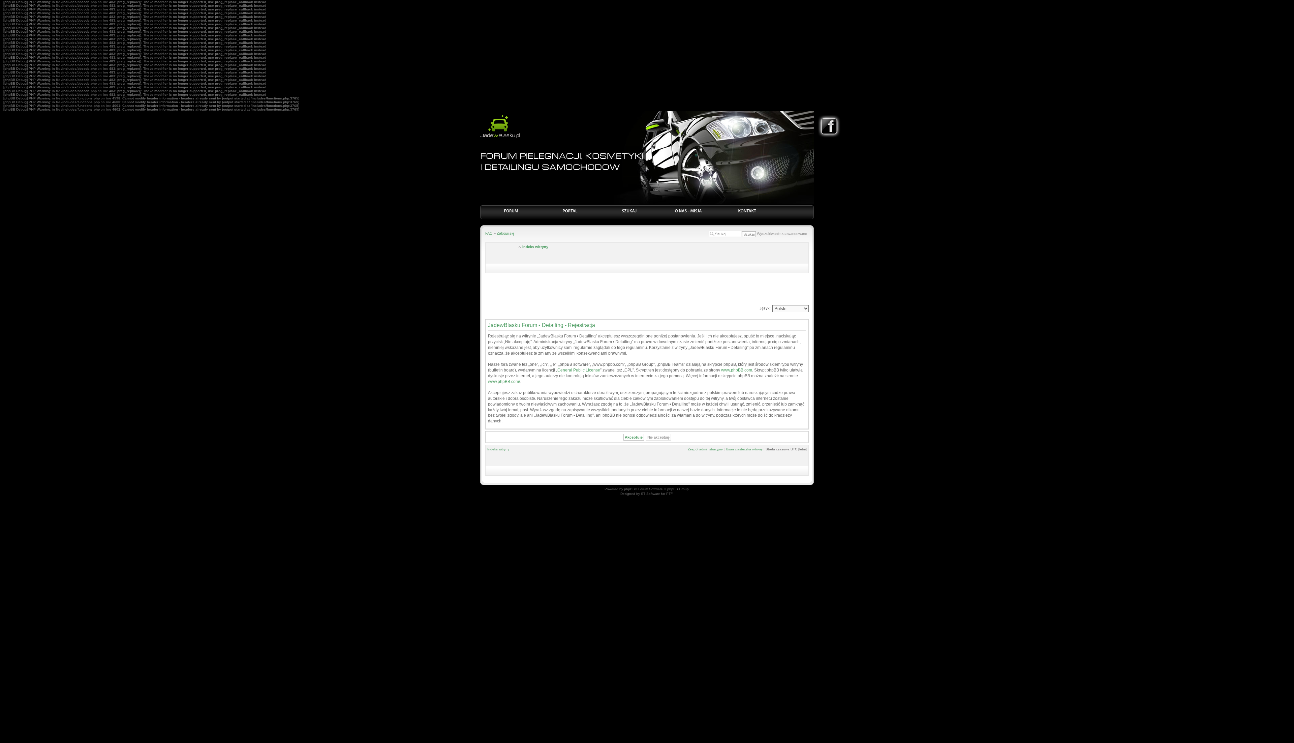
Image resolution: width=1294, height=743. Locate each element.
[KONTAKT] (747, 213)
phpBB (629, 489)
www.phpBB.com (736, 370)
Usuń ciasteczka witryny (744, 449)
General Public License (578, 370)
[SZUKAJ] (629, 213)
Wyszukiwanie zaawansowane (782, 234)
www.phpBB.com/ (504, 381)
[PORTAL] (570, 213)
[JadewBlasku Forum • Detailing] (500, 137)
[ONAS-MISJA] (688, 213)
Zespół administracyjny (705, 449)
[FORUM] (511, 213)
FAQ (489, 233)
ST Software (650, 494)
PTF (669, 494)
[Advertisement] (647, 290)
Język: (765, 308)
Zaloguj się (505, 233)
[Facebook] (829, 137)
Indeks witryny (535, 247)
